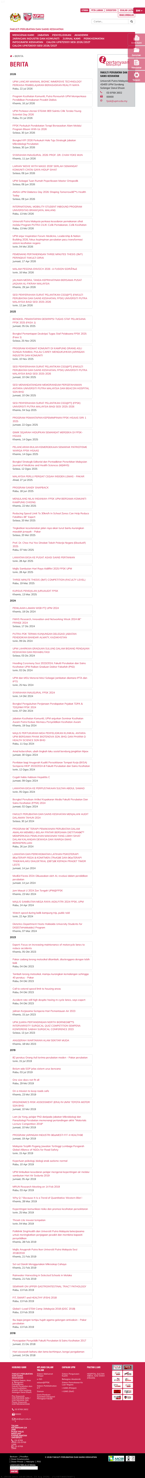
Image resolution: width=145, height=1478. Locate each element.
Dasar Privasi (17, 1461)
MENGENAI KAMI (23, 35)
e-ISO (39, 1379)
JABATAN (43, 35)
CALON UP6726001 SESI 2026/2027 (34, 45)
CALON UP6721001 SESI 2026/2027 (68, 42)
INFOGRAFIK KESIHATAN (27, 42)
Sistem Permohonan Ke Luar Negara (72, 1383)
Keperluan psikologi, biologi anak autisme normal (40, 1160)
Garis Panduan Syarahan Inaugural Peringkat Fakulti (46, 1396)
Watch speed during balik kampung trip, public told (41, 912)
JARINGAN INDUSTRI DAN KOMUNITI (35, 38)
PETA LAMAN (97, 10)
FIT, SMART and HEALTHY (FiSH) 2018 (35, 1297)
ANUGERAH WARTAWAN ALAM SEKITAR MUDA (41, 1040)
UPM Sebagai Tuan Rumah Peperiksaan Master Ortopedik (45, 180)
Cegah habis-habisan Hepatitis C (31, 777)
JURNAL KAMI (71, 38)
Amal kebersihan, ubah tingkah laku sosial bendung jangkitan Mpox (50, 751)
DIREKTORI (111, 10)
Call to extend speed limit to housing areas (37, 988)
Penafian (24, 1456)
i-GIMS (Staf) (68, 1391)
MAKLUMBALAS (126, 15)
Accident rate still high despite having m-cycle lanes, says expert (49, 999)
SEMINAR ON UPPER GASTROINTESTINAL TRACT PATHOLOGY (49, 1286)
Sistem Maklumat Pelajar (45, 1375)
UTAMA (85, 10)
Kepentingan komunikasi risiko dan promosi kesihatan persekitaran (50, 1209)
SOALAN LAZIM (127, 10)
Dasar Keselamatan (20, 1459)
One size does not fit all (26, 1079)
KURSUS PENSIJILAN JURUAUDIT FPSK (35, 590)
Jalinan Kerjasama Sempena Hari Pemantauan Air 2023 (44, 1011)
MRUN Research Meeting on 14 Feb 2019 (36, 1186)
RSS (39, 1461)
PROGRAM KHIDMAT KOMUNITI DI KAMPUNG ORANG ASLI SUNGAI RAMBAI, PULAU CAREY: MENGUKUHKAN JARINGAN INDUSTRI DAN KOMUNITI (48, 352)
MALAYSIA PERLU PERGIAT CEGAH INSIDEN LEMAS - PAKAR (48, 476)
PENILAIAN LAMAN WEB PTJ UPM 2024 (36, 608)
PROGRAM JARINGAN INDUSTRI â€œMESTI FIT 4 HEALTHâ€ (48, 1135)
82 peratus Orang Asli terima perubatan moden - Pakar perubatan (50, 1057)
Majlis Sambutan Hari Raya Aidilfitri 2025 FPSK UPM (42, 568)
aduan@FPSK (43, 1382)
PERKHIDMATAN (94, 38)
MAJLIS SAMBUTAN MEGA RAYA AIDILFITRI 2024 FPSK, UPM (48, 901)
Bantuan (14, 1456)
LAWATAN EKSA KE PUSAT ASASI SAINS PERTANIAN (44, 557)
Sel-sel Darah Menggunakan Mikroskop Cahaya (39, 1264)
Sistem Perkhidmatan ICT (47, 1387)
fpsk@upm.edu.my (116, 101)
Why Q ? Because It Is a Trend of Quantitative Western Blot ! (47, 1197)
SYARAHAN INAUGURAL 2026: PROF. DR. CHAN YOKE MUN (48, 155)
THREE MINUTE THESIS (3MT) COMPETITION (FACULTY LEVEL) (49, 579)
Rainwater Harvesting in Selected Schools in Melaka (42, 1275)
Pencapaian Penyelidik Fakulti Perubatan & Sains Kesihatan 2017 (49, 1340)
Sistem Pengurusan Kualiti (70, 1375)
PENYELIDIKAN (61, 35)
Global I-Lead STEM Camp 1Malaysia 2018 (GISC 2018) (44, 1308)
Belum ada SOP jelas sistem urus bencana (37, 1068)
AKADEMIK (81, 35)
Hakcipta (30, 1461)
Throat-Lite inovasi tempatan (29, 1220)
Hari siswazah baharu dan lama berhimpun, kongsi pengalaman (48, 1351)
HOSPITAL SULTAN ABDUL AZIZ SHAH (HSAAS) (96, 1376)
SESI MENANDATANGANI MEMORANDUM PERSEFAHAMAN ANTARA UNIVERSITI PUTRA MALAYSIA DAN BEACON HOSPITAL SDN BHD (51, 388)
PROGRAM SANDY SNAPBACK (31, 487)
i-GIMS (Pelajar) (69, 1388)
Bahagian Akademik (71, 1379)
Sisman (40, 1391)
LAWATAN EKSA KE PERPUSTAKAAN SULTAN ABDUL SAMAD (49, 788)
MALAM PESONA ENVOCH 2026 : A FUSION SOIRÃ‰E (45, 268)
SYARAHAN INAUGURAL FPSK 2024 (34, 692)
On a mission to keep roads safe (31, 1091)
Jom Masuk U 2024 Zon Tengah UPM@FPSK (38, 890)
